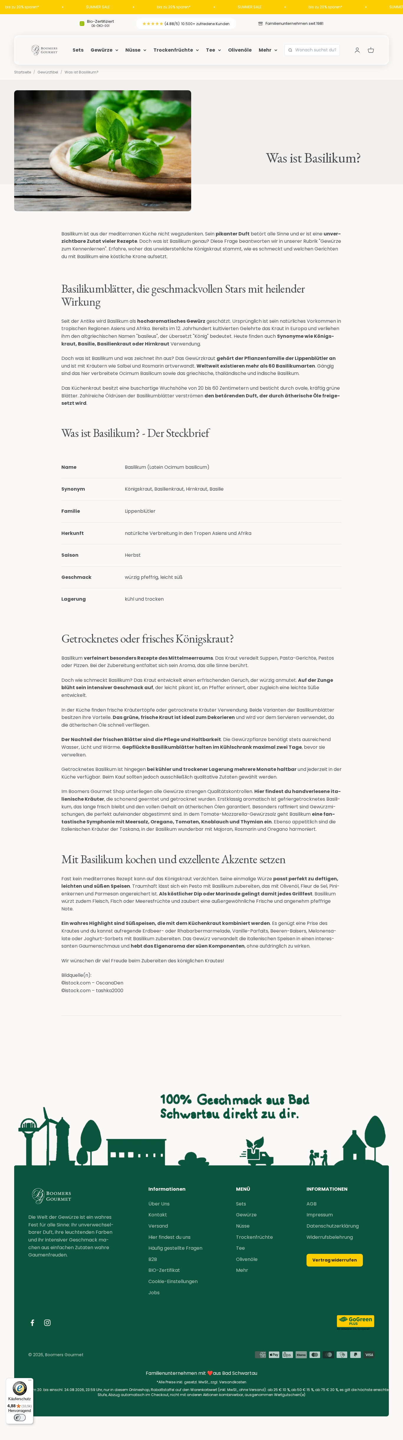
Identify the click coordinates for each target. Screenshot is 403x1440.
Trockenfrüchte (173, 50)
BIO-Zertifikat (164, 1270)
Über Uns (159, 1203)
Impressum (320, 1214)
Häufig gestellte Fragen (175, 1248)
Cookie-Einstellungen (173, 1281)
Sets (78, 50)
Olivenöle (240, 50)
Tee (210, 50)
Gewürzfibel (47, 72)
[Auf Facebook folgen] (32, 1323)
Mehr (265, 50)
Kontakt (157, 1214)
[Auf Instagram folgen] (47, 1323)
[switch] (20, 1417)
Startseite (22, 72)
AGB (312, 1203)
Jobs (154, 1292)
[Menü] (29, 1381)
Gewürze (101, 50)
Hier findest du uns (169, 1237)
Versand (158, 1226)
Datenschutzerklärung (333, 1226)
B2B (152, 1259)
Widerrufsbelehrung (330, 1237)
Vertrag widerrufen (334, 1260)
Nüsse (132, 50)
